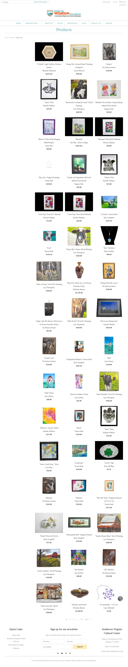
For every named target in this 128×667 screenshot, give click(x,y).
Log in (115, 2)
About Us (49, 23)
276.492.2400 (106, 2)
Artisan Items (31, 23)
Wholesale (73, 23)
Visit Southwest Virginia (16, 645)
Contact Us (96, 23)
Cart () (123, 2)
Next (87, 619)
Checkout (122, 5)
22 (81, 619)
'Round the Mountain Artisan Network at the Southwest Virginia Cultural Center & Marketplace (66, 660)
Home (18, 23)
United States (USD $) (41, 2)
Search (109, 23)
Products (64, 29)
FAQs (84, 23)
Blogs (60, 23)
